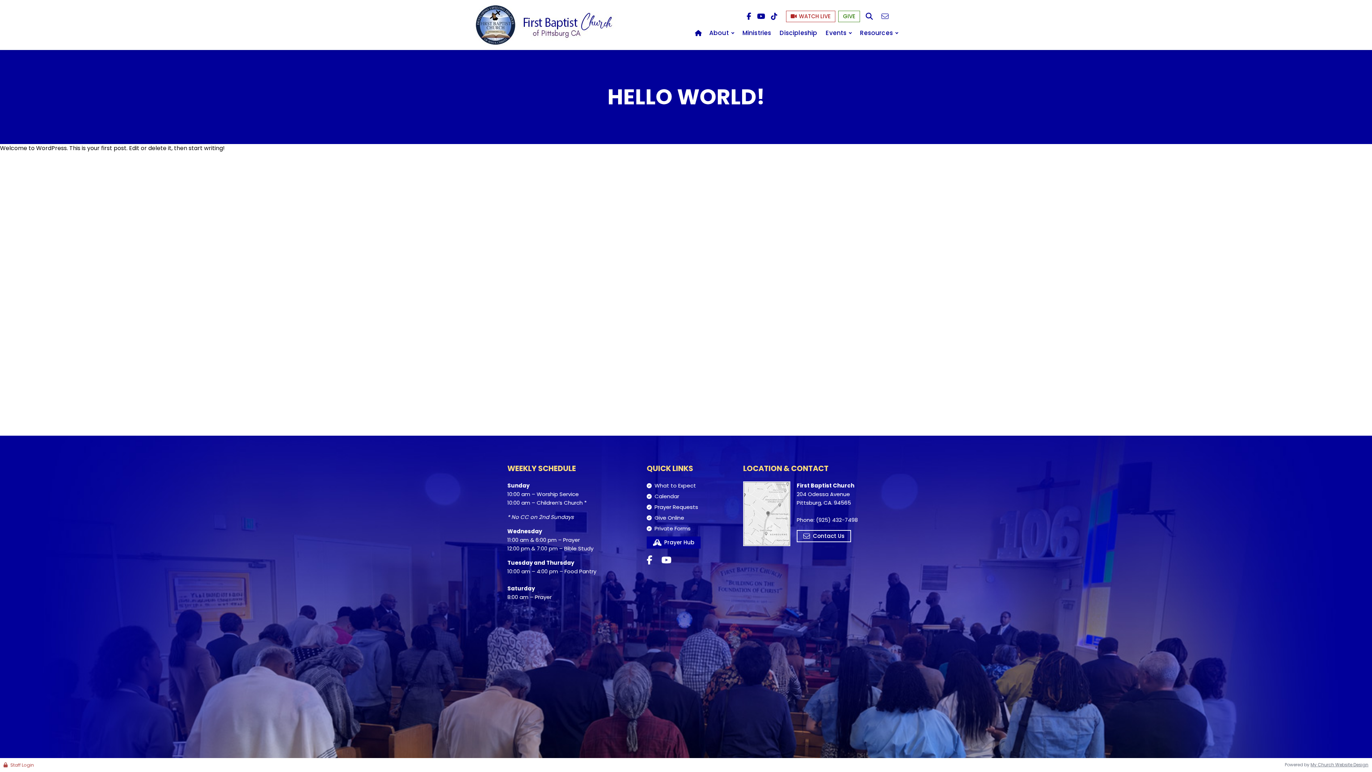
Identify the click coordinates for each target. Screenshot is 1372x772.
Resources (876, 33)
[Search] (869, 17)
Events (836, 33)
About (719, 33)
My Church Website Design (1339, 765)
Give (849, 16)
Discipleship (798, 33)
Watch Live (815, 16)
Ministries (756, 33)
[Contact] (885, 17)
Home (698, 33)
